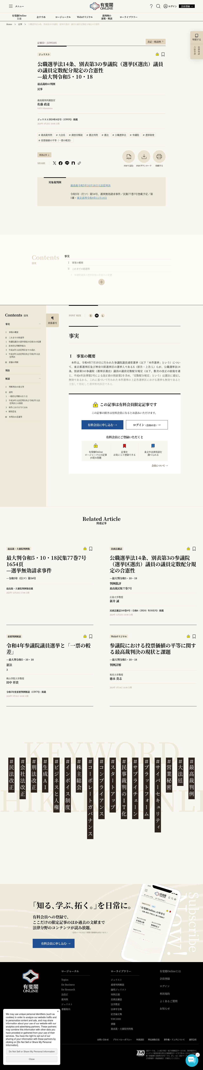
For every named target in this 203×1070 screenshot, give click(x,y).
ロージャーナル (63, 17)
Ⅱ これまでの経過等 (79, 268)
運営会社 (193, 1039)
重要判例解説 (117, 984)
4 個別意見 (12, 411)
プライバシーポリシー (122, 1039)
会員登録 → (186, 6)
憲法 (105, 134)
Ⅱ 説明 (9, 392)
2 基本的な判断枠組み (17, 345)
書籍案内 (65, 1009)
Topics (64, 979)
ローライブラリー (129, 18)
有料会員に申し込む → (102, 425)
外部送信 (140, 1039)
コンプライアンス (101, 788)
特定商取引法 (154, 1039)
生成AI (45, 774)
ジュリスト (66, 1004)
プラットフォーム (146, 788)
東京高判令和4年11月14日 (92, 198)
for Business (68, 984)
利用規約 (165, 993)
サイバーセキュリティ (158, 794)
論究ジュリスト (118, 989)
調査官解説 (76, 134)
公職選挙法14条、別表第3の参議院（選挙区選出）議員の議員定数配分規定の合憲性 (64, 24)
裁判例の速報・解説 (106, 17)
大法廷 (61, 134)
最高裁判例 (45, 134)
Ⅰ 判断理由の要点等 (14, 386)
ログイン (165, 986)
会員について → (160, 465)
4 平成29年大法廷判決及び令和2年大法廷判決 (24, 355)
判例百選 (115, 994)
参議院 (135, 134)
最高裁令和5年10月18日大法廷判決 (90, 185)
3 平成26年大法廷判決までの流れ (21, 349)
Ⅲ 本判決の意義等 (13, 416)
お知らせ (165, 1008)
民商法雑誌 (116, 999)
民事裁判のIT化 (124, 788)
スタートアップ (113, 784)
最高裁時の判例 (46, 84)
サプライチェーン (135, 788)
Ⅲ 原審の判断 (11, 362)
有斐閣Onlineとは (19, 17)
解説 (7, 378)
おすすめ (41, 18)
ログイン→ (146, 425)
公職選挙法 (119, 134)
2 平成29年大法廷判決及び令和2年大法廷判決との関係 (24, 402)
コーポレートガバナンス (90, 798)
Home (9, 24)
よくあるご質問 (168, 1001)
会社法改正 (23, 778)
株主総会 (79, 774)
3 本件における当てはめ (18, 407)
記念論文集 (116, 1014)
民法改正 (11, 774)
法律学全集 (116, 1009)
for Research (68, 989)
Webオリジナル (85, 17)
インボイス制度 (68, 784)
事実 (66, 256)
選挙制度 (149, 134)
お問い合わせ (103, 1039)
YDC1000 (116, 1018)
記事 (20, 24)
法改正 (64, 994)
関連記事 (43, 155)
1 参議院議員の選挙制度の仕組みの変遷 (91, 274)
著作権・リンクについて (174, 1039)
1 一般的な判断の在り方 (18, 396)
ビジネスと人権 (56, 784)
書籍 (113, 1023)
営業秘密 (169, 774)
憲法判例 (92, 134)
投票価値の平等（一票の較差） (56, 140)
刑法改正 (34, 774)
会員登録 (165, 978)
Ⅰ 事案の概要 (75, 262)
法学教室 (115, 1004)
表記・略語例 (156, 41)
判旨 (7, 370)
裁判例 (64, 999)
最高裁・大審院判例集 (122, 1028)
